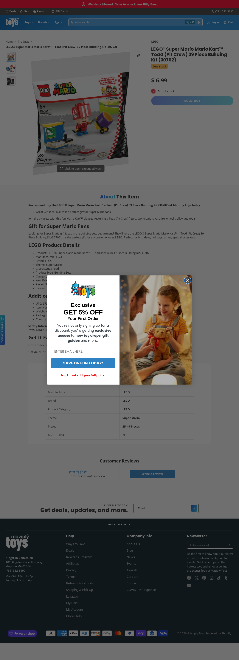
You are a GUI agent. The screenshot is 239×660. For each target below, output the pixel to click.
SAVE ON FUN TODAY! (83, 363)
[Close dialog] (187, 280)
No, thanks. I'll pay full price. (83, 375)
